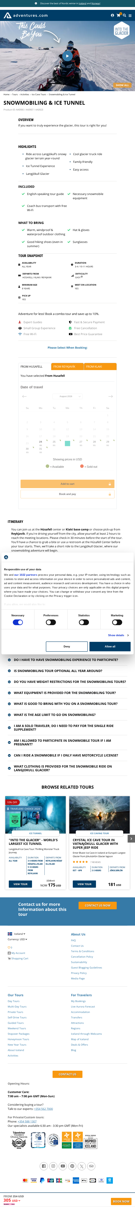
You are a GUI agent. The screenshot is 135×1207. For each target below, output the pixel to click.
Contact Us (77, 945)
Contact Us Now (97, 905)
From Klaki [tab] (94, 366)
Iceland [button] (19, 933)
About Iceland (16, 1050)
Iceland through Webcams (86, 1033)
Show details (116, 635)
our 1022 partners (25, 574)
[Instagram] (53, 1166)
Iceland (82, 3)
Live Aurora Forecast (83, 1006)
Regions (75, 1028)
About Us (78, 934)
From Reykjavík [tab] (64, 366)
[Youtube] (63, 1166)
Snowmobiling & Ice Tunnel (62, 94)
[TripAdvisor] (91, 1166)
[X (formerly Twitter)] (82, 1166)
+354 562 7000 (43, 1109)
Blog (73, 1050)
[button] (16, 1201)
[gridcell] (107, 415)
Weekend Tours (17, 1028)
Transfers (76, 1017)
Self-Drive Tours (17, 1017)
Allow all (110, 646)
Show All (122, 85)
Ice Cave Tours (39, 94)
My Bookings (78, 1001)
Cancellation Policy (82, 956)
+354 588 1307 (27, 1121)
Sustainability (79, 962)
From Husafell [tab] (31, 366)
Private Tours (15, 1012)
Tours (15, 94)
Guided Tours (16, 1023)
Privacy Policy (79, 973)
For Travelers (81, 995)
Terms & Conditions (82, 951)
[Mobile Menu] (130, 15)
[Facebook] (44, 1166)
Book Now (121, 1201)
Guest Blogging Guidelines (86, 967)
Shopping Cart (19, 958)
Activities (24, 94)
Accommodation (80, 1012)
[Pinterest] (72, 1166)
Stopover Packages (19, 1033)
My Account (18, 953)
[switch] (51, 622)
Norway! (95, 3)
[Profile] (112, 15)
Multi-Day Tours (17, 1006)
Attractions (77, 1023)
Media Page (78, 978)
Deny (67, 646)
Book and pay (67, 493)
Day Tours (14, 1001)
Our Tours (15, 995)
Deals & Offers (79, 1044)
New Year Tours (17, 1044)
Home (6, 94)
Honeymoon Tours (18, 1039)
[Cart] (118, 15)
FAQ (73, 940)
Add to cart (67, 483)
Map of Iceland (80, 1039)
